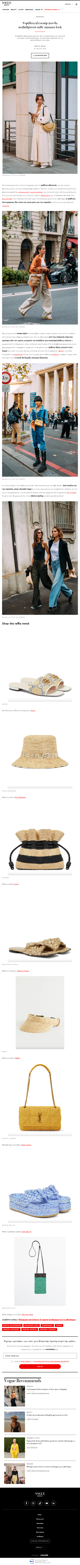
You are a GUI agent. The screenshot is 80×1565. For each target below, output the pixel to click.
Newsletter (40, 1523)
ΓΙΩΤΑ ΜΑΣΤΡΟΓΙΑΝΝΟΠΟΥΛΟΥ (38, 1393)
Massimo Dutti (27, 1314)
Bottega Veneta (23, 971)
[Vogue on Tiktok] (40, 1503)
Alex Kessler (32, 1448)
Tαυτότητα (40, 1528)
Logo (40, 1495)
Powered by (36, 1555)
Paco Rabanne (20, 797)
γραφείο (5, 205)
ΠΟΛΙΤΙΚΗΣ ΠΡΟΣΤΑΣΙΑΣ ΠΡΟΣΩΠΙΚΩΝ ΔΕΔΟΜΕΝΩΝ (51, 1361)
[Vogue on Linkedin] (53, 1503)
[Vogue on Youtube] (47, 1503)
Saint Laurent (26, 1145)
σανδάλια (55, 354)
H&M (17, 1058)
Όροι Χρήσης (40, 1532)
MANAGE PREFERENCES (40, 1541)
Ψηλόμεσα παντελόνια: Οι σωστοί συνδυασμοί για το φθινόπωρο (47, 1320)
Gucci (33, 710)
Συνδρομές (40, 1536)
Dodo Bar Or (26, 1231)
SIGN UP (40, 1366)
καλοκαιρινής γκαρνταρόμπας (30, 192)
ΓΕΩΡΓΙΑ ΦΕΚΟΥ (40, 46)
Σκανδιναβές (7, 198)
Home (39, 1515)
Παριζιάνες (46, 195)
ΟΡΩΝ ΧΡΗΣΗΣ (26, 1361)
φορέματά (18, 354)
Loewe (16, 884)
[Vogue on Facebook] (26, 1503)
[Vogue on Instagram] (33, 1503)
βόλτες (61, 351)
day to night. (71, 492)
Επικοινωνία (40, 1519)
